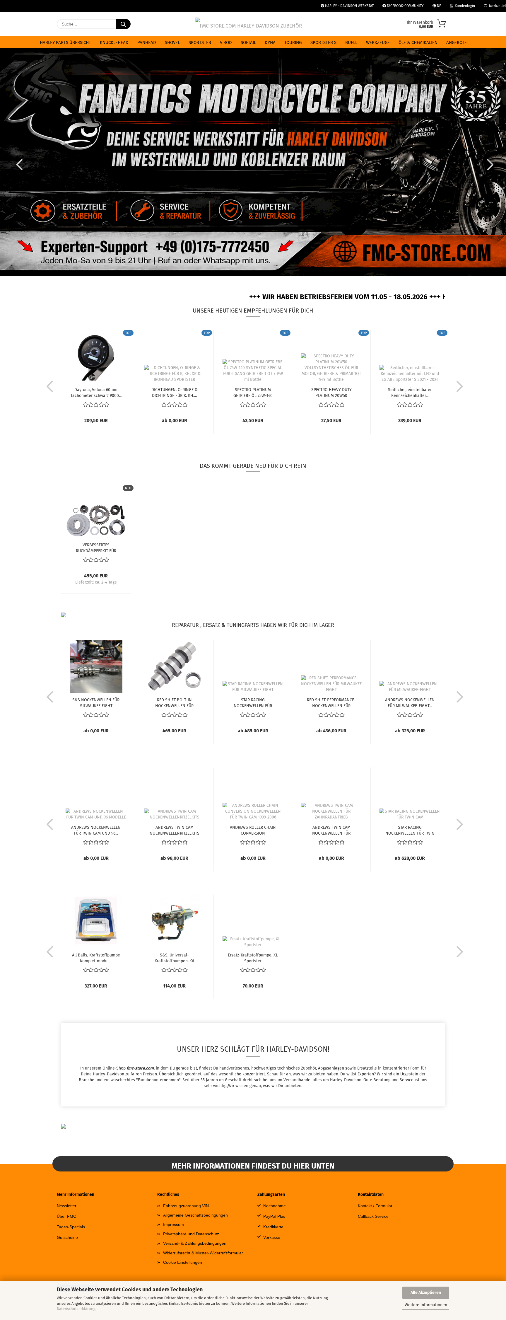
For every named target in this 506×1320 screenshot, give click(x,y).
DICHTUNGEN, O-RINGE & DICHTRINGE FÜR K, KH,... (174, 392)
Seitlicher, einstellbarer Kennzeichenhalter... (410, 392)
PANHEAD (146, 42)
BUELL (351, 42)
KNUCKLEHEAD (114, 42)
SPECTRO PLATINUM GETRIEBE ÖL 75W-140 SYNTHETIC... (253, 392)
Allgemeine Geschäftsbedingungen (195, 1215)
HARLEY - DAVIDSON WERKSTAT (349, 6)
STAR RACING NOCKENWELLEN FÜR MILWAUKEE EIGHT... (253, 702)
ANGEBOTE (456, 42)
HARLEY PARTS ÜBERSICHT (65, 42)
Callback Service (373, 1216)
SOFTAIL (248, 42)
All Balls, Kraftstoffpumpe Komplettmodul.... (96, 958)
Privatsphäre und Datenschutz (191, 1234)
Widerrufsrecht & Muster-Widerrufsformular (203, 1253)
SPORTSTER (200, 42)
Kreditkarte (273, 1227)
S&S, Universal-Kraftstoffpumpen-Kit (174, 958)
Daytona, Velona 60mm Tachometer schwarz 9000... (96, 392)
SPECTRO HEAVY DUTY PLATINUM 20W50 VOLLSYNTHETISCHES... (331, 392)
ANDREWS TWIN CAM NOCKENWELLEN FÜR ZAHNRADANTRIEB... (331, 830)
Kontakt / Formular (375, 1205)
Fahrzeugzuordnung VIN (186, 1205)
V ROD (226, 42)
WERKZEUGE (378, 42)
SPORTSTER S (323, 42)
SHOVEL (172, 42)
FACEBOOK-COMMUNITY (405, 6)
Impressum (173, 1224)
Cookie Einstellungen (182, 1262)
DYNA (270, 42)
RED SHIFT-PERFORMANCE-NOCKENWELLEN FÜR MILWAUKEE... (331, 702)
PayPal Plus (274, 1216)
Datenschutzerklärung (76, 1309)
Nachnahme (274, 1205)
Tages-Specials (71, 1227)
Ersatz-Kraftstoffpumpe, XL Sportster (253, 958)
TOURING (293, 42)
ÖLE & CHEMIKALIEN (418, 42)
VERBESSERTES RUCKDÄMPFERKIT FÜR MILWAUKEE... (96, 547)
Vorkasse (271, 1237)
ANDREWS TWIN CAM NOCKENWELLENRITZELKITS (174, 830)
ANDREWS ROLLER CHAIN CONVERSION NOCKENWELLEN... (253, 830)
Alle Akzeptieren (426, 1292)
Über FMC (66, 1216)
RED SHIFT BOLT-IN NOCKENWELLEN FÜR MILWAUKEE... (174, 702)
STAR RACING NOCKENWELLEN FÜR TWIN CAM (410, 830)
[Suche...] (123, 24)
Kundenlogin (464, 6)
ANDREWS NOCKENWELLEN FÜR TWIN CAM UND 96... (96, 830)
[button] (17, 164)
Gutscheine (67, 1237)
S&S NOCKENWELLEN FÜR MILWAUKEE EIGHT (95, 702)
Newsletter (66, 1205)
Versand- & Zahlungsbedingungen (194, 1243)
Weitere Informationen (426, 1304)
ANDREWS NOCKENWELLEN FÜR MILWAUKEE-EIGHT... (410, 702)
